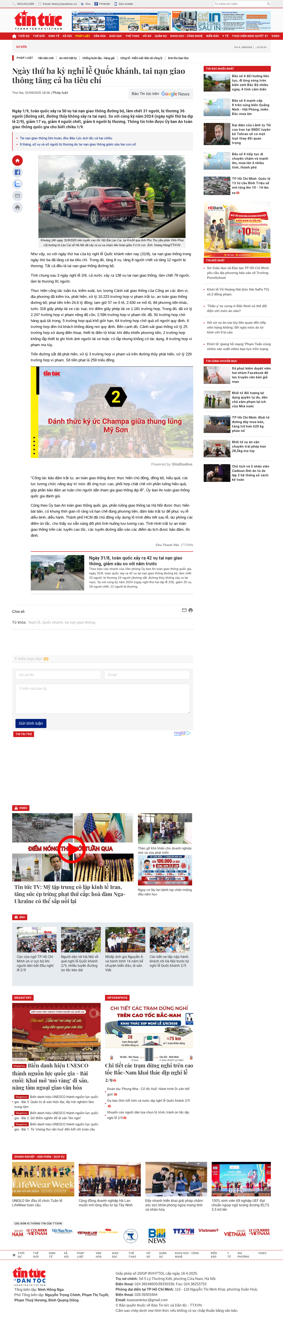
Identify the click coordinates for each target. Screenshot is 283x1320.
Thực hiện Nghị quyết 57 (250, 36)
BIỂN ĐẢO (212, 36)
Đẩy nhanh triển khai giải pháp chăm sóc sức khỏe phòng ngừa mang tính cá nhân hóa (174, 1205)
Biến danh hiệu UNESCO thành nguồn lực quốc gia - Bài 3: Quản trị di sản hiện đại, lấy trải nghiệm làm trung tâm (56, 1102)
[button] (187, 944)
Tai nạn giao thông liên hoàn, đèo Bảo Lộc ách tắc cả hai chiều (66, 138)
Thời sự (23, 36)
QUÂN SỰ (161, 36)
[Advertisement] (102, 642)
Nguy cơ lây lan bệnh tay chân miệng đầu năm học (165, 892)
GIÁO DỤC (115, 36)
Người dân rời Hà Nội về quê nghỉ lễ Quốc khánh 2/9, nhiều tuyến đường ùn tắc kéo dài (79, 963)
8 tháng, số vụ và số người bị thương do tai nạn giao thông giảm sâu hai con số (78, 144)
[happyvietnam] (88, 1231)
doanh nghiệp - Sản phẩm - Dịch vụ (39, 1156)
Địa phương (243, 1255)
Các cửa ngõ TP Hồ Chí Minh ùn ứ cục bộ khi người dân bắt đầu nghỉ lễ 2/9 (35, 963)
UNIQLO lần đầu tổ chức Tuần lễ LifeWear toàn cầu (37, 1203)
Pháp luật (25, 57)
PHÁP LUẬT (82, 36)
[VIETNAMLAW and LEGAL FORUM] (67, 1234)
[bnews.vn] (138, 1236)
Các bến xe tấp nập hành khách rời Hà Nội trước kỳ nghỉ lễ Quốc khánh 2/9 (169, 961)
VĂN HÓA (100, 36)
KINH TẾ (53, 36)
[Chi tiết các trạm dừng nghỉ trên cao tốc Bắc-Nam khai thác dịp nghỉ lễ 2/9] (149, 1032)
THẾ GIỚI (39, 36)
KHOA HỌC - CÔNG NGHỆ (186, 36)
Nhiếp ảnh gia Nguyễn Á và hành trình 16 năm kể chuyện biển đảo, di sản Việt (124, 963)
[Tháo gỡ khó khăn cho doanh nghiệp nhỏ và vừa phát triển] (165, 828)
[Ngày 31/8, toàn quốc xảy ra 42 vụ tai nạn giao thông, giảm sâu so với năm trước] (57, 572)
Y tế (225, 36)
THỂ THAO (132, 36)
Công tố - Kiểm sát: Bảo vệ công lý (141, 58)
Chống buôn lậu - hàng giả (98, 58)
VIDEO (275, 36)
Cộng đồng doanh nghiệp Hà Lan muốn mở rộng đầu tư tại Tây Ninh (106, 1203)
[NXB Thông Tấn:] (113, 1236)
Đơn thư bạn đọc (178, 58)
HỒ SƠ (147, 36)
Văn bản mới (46, 58)
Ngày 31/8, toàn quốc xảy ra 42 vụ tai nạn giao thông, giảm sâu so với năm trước (135, 560)
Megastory (19, 1066)
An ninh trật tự (68, 58)
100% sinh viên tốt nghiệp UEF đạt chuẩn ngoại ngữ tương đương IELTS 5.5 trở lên (240, 1205)
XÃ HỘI (67, 36)
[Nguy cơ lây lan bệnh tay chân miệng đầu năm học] (165, 870)
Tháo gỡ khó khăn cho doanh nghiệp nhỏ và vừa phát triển (164, 850)
